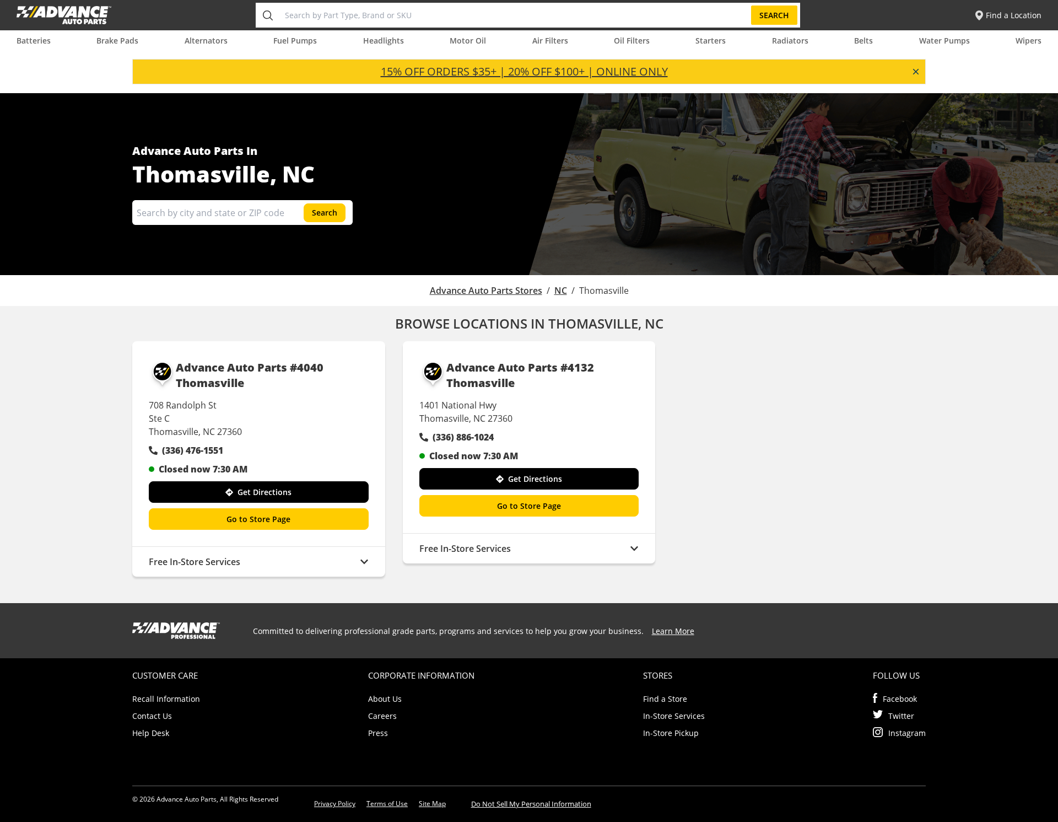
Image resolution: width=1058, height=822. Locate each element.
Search (774, 15)
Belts (863, 40)
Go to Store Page (258, 519)
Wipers (1028, 40)
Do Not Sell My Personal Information (531, 804)
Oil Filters (632, 40)
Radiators (790, 40)
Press (378, 733)
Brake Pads (117, 40)
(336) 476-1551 (192, 450)
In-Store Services (674, 716)
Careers (382, 716)
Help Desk (150, 733)
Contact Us (152, 716)
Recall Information (166, 699)
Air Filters (550, 40)
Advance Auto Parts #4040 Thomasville (249, 375)
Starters (710, 40)
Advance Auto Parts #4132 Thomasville (520, 375)
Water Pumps (944, 40)
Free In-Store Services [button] (194, 562)
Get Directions (264, 492)
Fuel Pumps (295, 40)
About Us (385, 699)
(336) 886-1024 (463, 437)
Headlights (383, 40)
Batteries (34, 40)
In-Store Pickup (671, 733)
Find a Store (665, 699)
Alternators (206, 40)
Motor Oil (468, 40)
